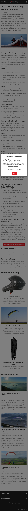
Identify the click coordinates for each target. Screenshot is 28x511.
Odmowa (18, 169)
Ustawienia (11, 169)
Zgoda (14, 173)
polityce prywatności (13, 166)
